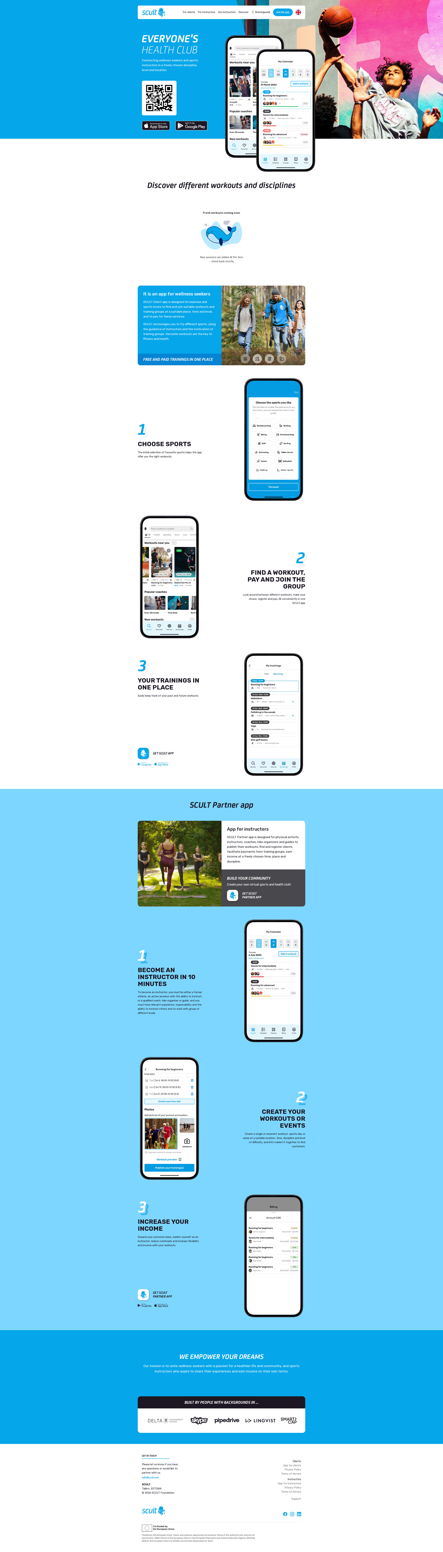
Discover (243, 12)
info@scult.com (150, 1477)
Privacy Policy (293, 1469)
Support (296, 1498)
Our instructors (227, 12)
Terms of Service (291, 1473)
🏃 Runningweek (260, 12)
